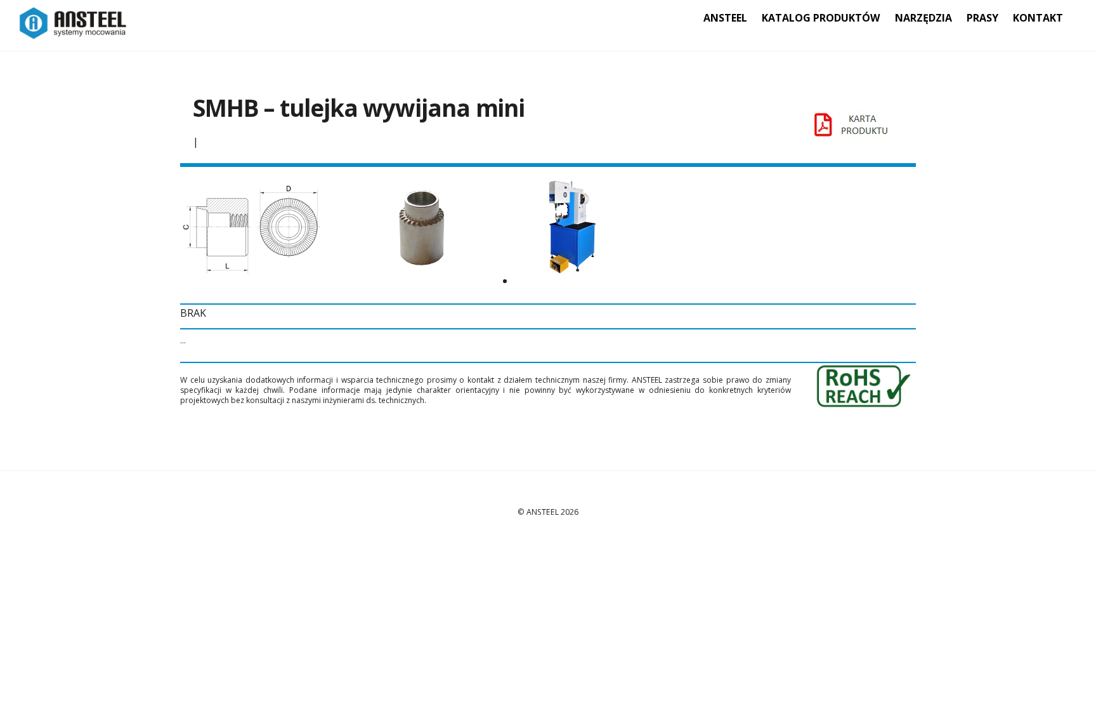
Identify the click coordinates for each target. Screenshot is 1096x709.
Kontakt (1038, 18)
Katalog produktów (821, 18)
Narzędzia (923, 18)
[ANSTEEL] (73, 32)
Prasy (982, 18)
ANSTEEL (725, 18)
